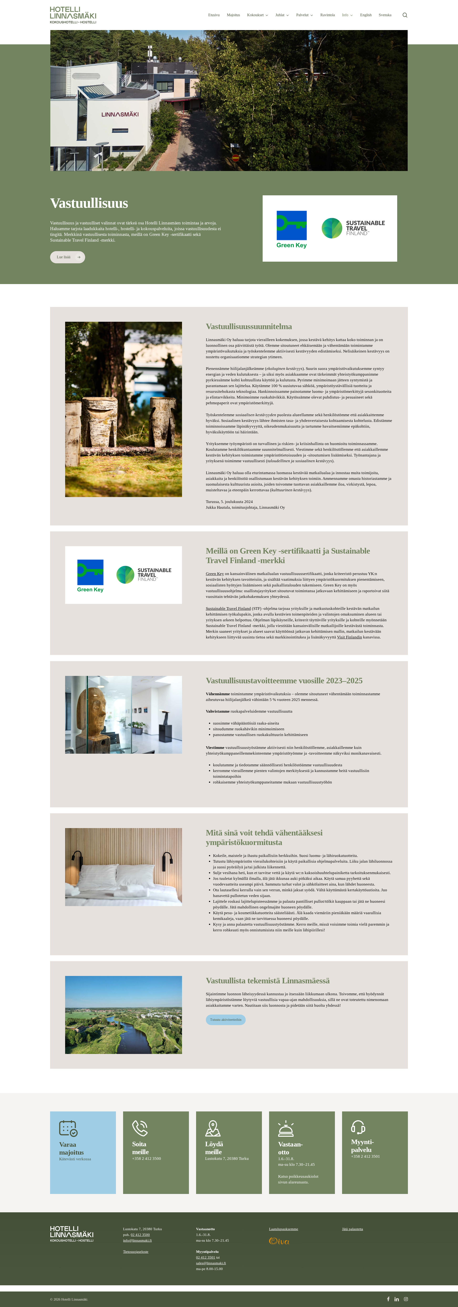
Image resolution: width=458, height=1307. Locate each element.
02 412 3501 (205, 1257)
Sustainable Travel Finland (228, 608)
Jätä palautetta (352, 1229)
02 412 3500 (140, 1235)
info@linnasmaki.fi (137, 1240)
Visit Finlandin (349, 637)
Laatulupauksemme (283, 1229)
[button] (67, 257)
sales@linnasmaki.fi (211, 1263)
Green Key (215, 573)
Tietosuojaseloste (135, 1252)
